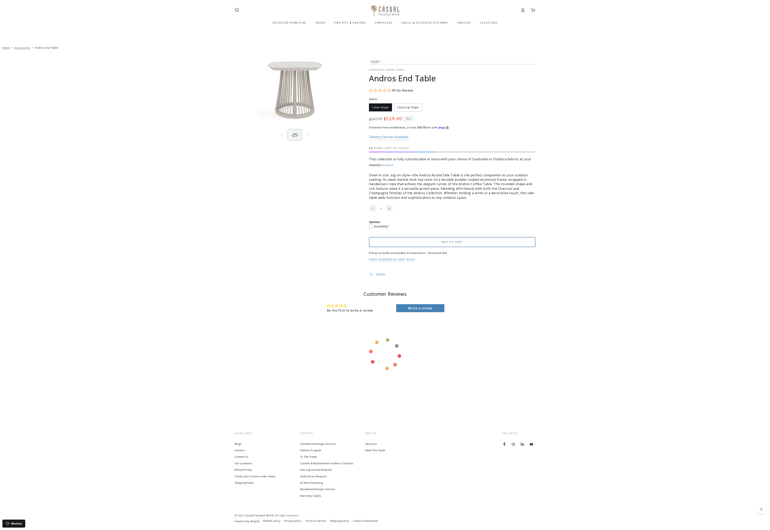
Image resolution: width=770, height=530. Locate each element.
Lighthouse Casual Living (386, 69)
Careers (240, 450)
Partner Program (310, 450)
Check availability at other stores (392, 259)
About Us (371, 444)
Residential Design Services (317, 489)
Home (6, 47)
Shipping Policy (244, 483)
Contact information (365, 521)
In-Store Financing (311, 483)
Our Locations (243, 463)
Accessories (22, 47)
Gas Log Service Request (316, 469)
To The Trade (308, 456)
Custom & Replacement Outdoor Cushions (327, 463)
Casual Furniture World (259, 515)
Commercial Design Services (318, 444)
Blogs (238, 444)
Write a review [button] (420, 308)
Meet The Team (375, 450)
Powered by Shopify (247, 521)
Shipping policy (339, 521)
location (388, 165)
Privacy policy (292, 521)
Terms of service (315, 521)
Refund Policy (243, 469)
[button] (237, 10)
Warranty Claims (310, 496)
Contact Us (241, 456)
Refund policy (271, 521)
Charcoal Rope (408, 108)
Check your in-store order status (255, 476)
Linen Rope (380, 108)
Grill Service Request (313, 476)
